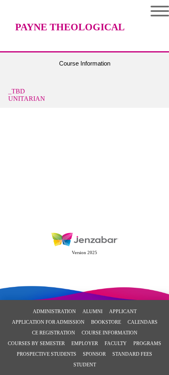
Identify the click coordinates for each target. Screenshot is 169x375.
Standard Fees (132, 354)
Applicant (123, 311)
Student (84, 365)
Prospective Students (46, 354)
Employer (84, 343)
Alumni (92, 311)
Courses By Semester (36, 343)
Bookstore (106, 322)
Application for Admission (48, 322)
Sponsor (94, 354)
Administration (54, 311)
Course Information (109, 333)
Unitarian (26, 98)
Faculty (116, 343)
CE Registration (53, 333)
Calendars (143, 322)
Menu (153, 11)
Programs (147, 343)
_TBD (16, 91)
